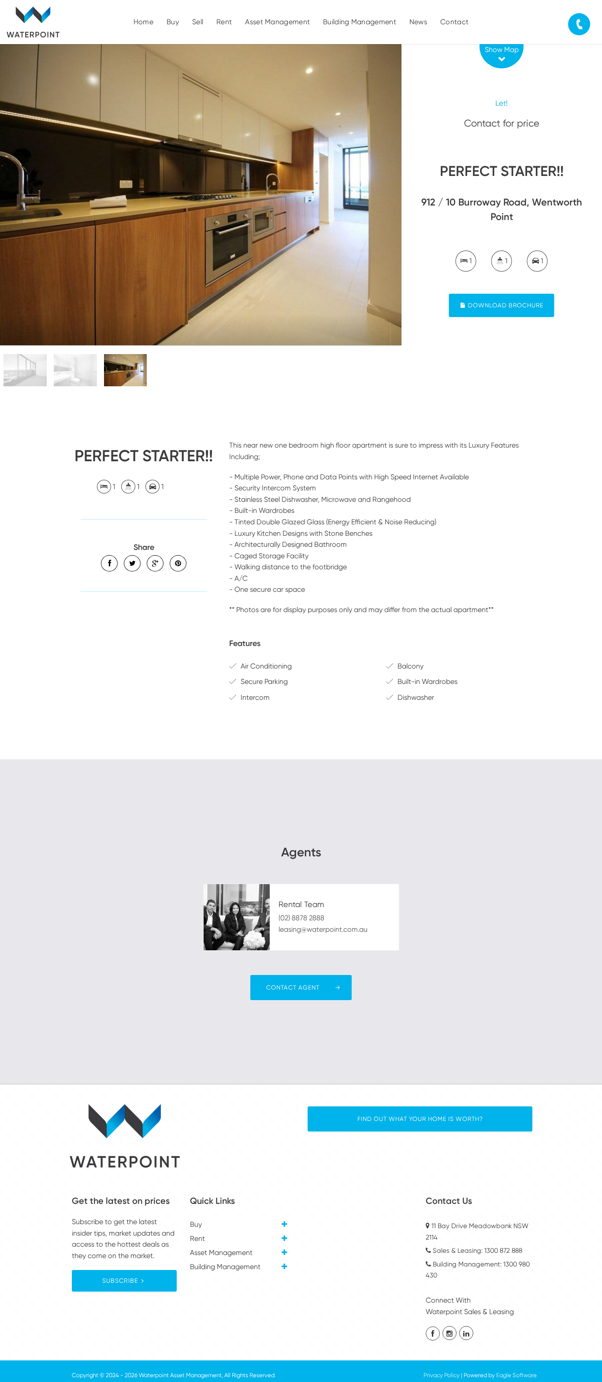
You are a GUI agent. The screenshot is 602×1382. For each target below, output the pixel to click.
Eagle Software (516, 1375)
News (418, 22)
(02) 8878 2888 (301, 918)
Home (143, 22)
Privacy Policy (442, 1375)
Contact (454, 22)
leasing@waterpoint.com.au (323, 929)
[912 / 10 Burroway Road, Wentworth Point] (200, 194)
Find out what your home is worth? (420, 1118)
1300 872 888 (503, 1251)
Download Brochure (504, 305)
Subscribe (120, 1280)
